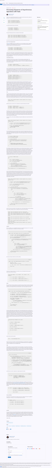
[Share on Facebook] (7, 429)
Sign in (1, 4)
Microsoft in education (19, 463)
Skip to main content (2, 0)
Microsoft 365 (11, 465)
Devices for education (24, 463)
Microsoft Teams (20, 465)
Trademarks (21, 467)
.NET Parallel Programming (10, 422)
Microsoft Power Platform (16, 465)
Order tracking (1, 463)
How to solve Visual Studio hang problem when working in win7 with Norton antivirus (43, 27)
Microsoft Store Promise (10, 463)
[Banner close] (48, 4)
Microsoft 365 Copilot (25, 465)
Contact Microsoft (9, 467)
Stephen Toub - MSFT (11, 14)
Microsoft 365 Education (36, 463)
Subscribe (9, 457)
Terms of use (18, 467)
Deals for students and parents (6, 464)
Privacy (12, 467)
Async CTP (9, 43)
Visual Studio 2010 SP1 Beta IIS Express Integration (42, 21)
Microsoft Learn (38, 465)
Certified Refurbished (5, 463)
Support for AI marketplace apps (43, 465)
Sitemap (6, 467)
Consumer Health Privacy (2, 467)
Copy (29, 231)
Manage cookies (15, 467)
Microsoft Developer (34, 465)
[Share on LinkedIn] (10, 429)
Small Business (29, 465)
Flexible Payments (15, 463)
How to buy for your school (42, 463)
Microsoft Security (5, 465)
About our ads (28, 467)
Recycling (26, 467)
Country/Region (10, 452)
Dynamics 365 (8, 465)
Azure (31, 465)
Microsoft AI (1, 465)
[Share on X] (8, 429)
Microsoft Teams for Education (30, 463)
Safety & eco (23, 467)
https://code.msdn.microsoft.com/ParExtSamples (19, 382)
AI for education (11, 464)
